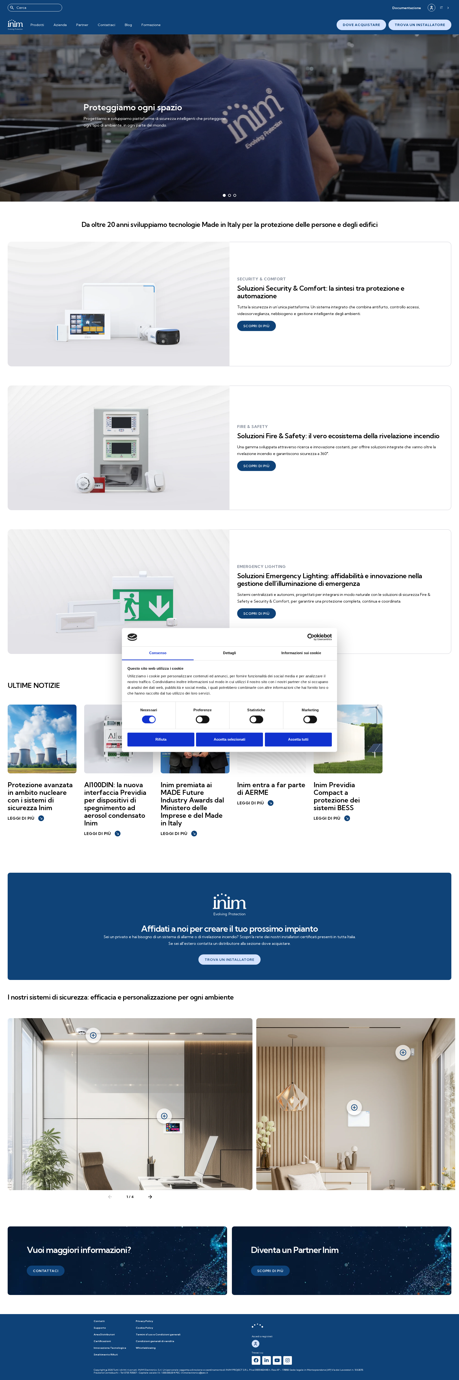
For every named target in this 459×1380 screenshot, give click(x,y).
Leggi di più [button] (25, 818)
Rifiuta (160, 739)
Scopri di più (103, 129)
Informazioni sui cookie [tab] (301, 653)
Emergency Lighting (261, 566)
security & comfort (261, 279)
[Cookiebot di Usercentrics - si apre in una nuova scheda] (311, 637)
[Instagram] (287, 1360)
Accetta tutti (298, 739)
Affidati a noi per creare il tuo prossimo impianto (229, 928)
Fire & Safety (252, 426)
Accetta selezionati (229, 739)
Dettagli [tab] (229, 653)
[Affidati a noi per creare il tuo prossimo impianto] (229, 904)
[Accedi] (431, 7)
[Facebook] (256, 1360)
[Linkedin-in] (266, 1360)
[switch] (202, 719)
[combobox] (35, 7)
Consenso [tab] (157, 653)
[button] (406, 8)
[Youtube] (277, 1360)
